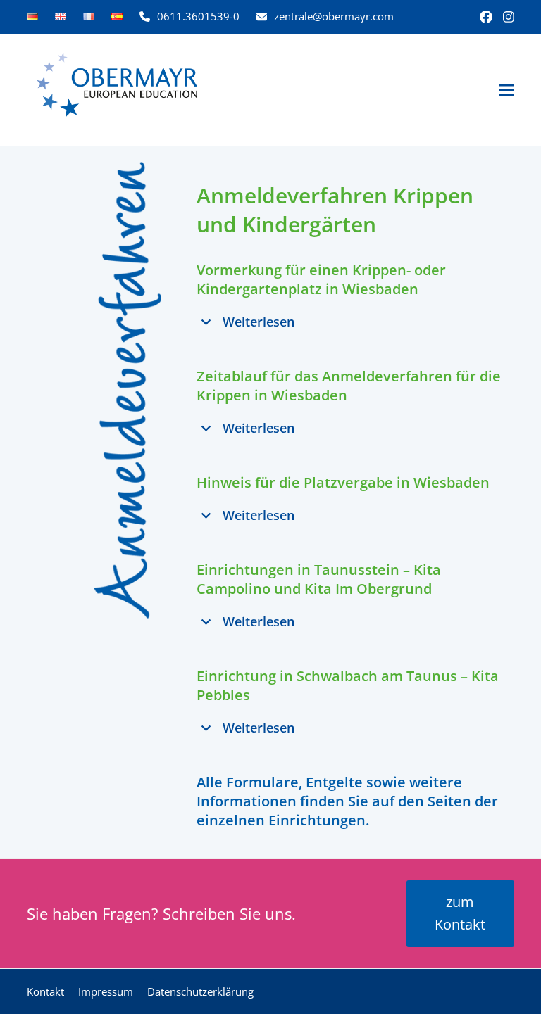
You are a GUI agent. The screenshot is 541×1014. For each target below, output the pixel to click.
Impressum (105, 991)
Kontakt (45, 991)
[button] (506, 90)
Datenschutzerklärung (200, 991)
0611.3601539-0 (198, 16)
